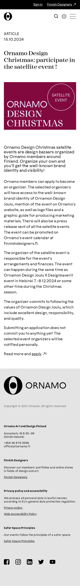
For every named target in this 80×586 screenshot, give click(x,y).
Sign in (38, 4)
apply (37, 354)
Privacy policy (13, 508)
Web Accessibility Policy (20, 514)
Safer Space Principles (19, 541)
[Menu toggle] (73, 16)
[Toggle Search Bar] (56, 16)
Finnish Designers (59, 4)
